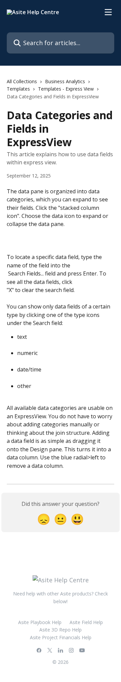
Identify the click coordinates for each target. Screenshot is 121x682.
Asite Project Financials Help (60, 637)
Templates (18, 89)
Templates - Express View (66, 89)
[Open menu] (108, 12)
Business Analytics (65, 81)
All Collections (22, 81)
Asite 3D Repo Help (60, 629)
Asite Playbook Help (40, 622)
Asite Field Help (86, 622)
